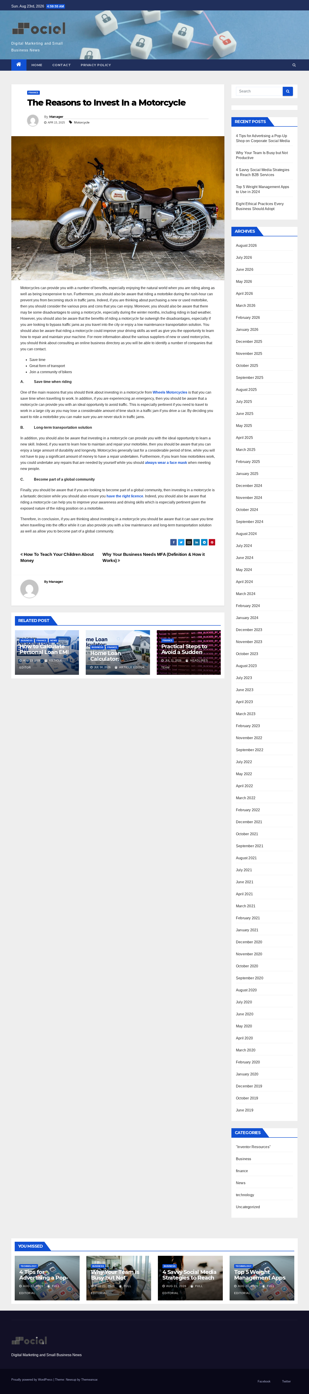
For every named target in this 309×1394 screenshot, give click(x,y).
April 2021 (244, 894)
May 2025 (244, 426)
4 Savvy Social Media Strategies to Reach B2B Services (189, 1278)
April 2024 (244, 582)
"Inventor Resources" (253, 1147)
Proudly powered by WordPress (32, 1379)
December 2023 (249, 630)
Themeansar (89, 1379)
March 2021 (245, 906)
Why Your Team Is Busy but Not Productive (115, 1278)
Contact (61, 65)
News (53, 640)
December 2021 (249, 822)
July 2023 (244, 678)
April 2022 (244, 786)
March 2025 (245, 450)
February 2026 (248, 317)
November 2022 (249, 738)
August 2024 (246, 534)
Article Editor (132, 667)
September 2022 (249, 750)
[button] (294, 65)
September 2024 (249, 522)
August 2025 (246, 390)
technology (245, 1195)
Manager (56, 117)
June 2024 (244, 558)
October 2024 (247, 510)
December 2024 (249, 486)
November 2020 (249, 954)
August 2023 (246, 666)
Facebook (264, 1381)
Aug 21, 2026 (105, 1286)
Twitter (286, 1381)
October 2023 (247, 654)
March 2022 (245, 798)
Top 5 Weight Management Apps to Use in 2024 (259, 1278)
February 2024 (248, 606)
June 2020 (244, 1014)
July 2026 (244, 257)
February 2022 (248, 810)
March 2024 (245, 594)
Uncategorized (248, 1207)
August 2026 (246, 245)
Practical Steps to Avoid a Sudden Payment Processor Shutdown (187, 655)
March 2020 (245, 1050)
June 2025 (244, 414)
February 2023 (248, 726)
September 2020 (249, 978)
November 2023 (249, 642)
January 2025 (247, 474)
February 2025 (248, 462)
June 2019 (244, 1110)
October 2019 (247, 1098)
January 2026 (247, 330)
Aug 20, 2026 (248, 1286)
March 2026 (245, 305)
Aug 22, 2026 (33, 1286)
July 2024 (244, 546)
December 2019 (249, 1086)
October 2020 (247, 966)
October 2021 (247, 834)
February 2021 (248, 918)
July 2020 (244, 1002)
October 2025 (247, 366)
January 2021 (247, 930)
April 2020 (244, 1038)
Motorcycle (82, 122)
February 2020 (248, 1062)
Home (36, 65)
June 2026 (244, 269)
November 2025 (249, 354)
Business (27, 640)
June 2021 (244, 882)
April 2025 (244, 438)
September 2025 (249, 378)
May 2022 (244, 774)
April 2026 (244, 293)
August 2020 (246, 990)
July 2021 (244, 870)
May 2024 (244, 570)
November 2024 (249, 498)
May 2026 (244, 281)
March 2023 (245, 714)
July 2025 (244, 402)
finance (33, 92)
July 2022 (244, 762)
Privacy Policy (96, 65)
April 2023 (244, 702)
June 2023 (244, 690)
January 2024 (247, 618)
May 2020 (244, 1026)
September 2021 (249, 846)
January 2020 (247, 1074)
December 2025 (249, 342)
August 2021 (246, 858)
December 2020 (249, 942)
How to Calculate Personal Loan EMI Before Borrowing (44, 652)
